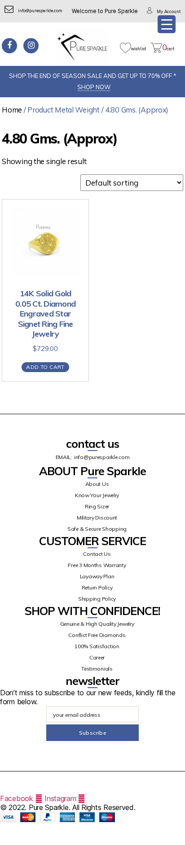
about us (97, 484)
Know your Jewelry (97, 495)
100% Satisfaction (97, 646)
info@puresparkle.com (40, 11)
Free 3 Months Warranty (97, 565)
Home (12, 109)
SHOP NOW (93, 87)
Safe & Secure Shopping (97, 528)
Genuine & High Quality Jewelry (97, 623)
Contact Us (96, 553)
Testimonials (97, 668)
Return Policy (97, 587)
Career (97, 657)
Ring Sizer (97, 506)
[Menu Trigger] (167, 24)
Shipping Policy (97, 598)
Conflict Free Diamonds (96, 635)
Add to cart (45, 367)
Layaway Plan (97, 576)
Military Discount (97, 517)
